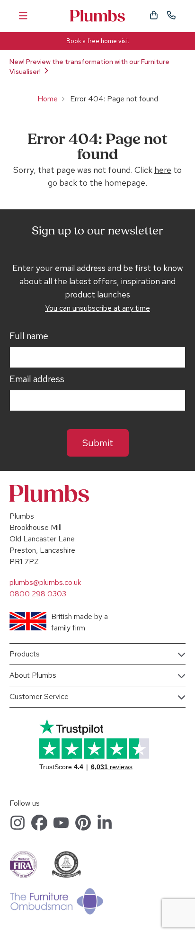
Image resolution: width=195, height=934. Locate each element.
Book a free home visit (97, 41)
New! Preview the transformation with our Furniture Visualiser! (89, 66)
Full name (28, 336)
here (162, 169)
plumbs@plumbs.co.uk (45, 582)
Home (47, 99)
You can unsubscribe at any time (97, 308)
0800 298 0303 (37, 594)
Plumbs (97, 15)
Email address (36, 379)
